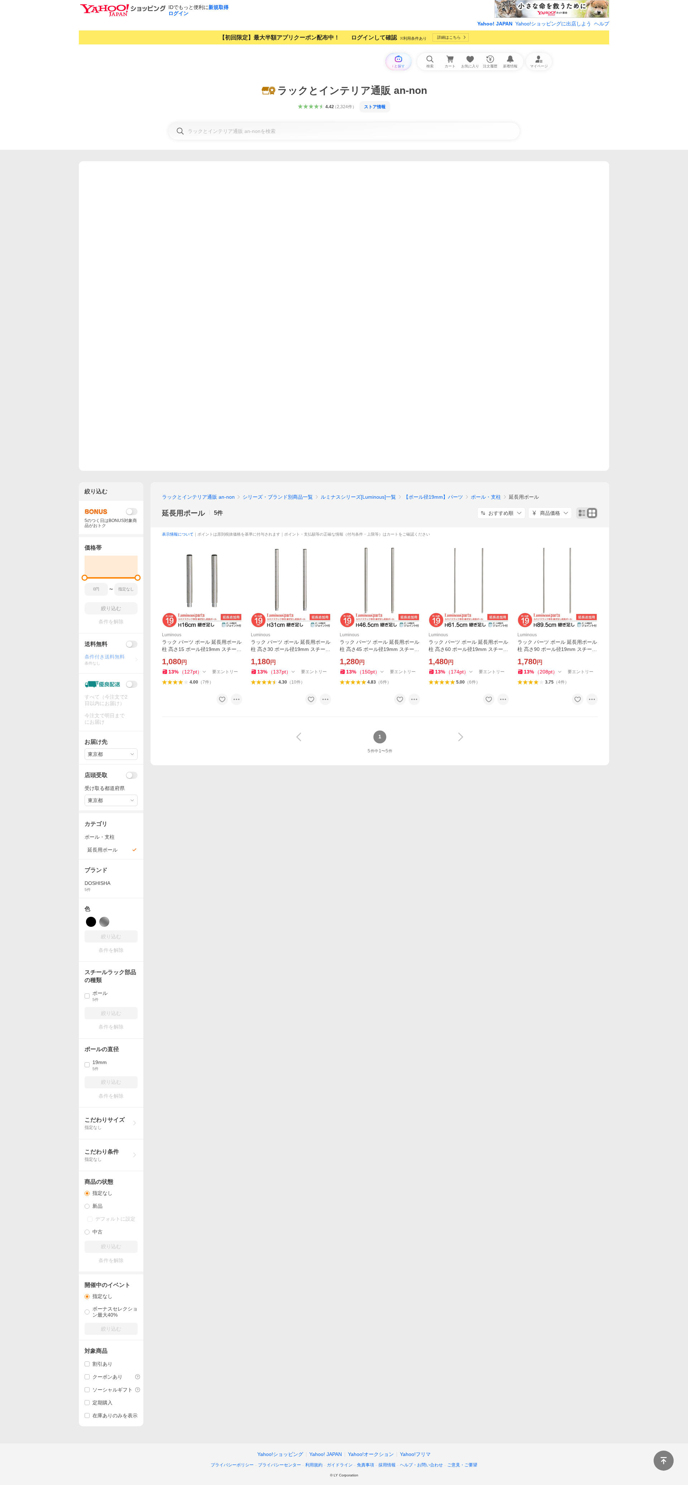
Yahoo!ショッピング (280, 1454)
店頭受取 (96, 775)
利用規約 (313, 1464)
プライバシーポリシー (232, 1464)
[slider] (85, 578)
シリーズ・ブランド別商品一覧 (278, 497)
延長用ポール (183, 513)
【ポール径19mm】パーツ (433, 497)
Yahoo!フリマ (415, 1454)
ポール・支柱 (486, 497)
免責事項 (365, 1464)
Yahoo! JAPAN (494, 24)
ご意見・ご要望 (462, 1464)
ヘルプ (601, 24)
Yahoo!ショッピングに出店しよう (553, 24)
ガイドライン (340, 1464)
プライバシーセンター (279, 1464)
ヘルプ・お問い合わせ (421, 1464)
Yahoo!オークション (371, 1454)
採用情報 (387, 1464)
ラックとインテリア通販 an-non (198, 497)
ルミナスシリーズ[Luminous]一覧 (358, 497)
